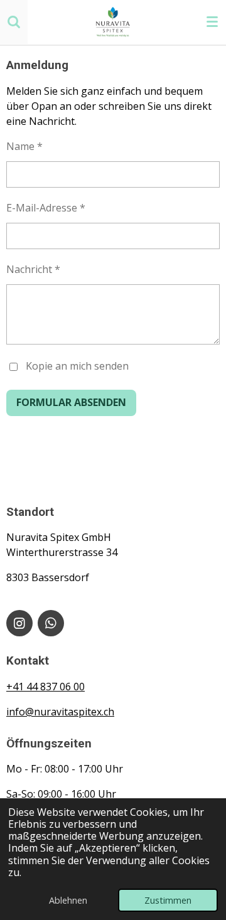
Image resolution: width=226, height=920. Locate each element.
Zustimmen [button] (167, 900)
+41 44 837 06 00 (45, 686)
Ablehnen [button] (68, 900)
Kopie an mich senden (77, 366)
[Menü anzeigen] (212, 22)
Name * (24, 146)
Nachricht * (33, 269)
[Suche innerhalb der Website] (14, 22)
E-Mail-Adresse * (45, 208)
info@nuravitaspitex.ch (60, 712)
